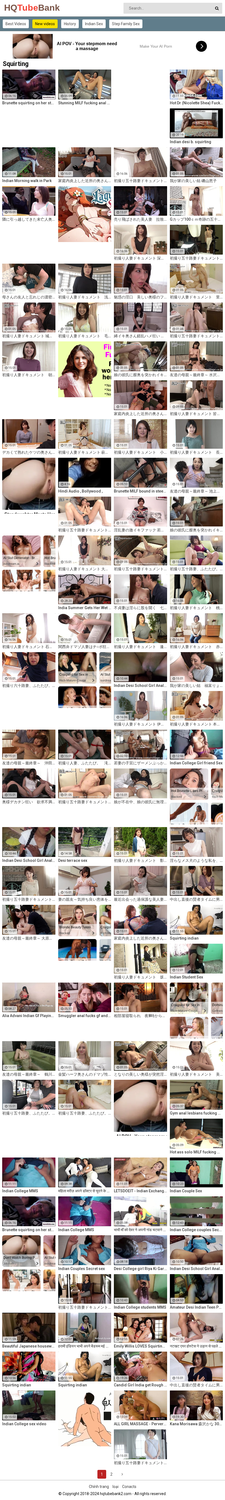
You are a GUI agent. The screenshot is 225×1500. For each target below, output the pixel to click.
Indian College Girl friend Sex (196, 763)
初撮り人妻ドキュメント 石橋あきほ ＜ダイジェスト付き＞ (28, 646)
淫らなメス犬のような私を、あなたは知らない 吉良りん (196, 860)
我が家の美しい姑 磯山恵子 (193, 180)
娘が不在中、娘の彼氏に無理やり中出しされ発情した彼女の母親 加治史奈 (140, 802)
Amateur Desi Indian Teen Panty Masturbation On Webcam (196, 1307)
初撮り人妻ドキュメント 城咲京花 (28, 336)
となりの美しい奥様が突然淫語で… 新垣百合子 (140, 1074)
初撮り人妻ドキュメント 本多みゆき (196, 724)
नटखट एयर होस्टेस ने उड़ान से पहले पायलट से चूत (196, 1346)
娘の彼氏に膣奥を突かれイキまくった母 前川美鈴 (140, 375)
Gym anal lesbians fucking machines (196, 1113)
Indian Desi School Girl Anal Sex (196, 1268)
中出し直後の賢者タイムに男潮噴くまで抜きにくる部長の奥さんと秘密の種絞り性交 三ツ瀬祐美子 (196, 1385)
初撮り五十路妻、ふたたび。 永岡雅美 (28, 1113)
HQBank (18, 8)
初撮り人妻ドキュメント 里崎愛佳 (196, 297)
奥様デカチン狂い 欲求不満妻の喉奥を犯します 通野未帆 (28, 802)
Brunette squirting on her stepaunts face (28, 103)
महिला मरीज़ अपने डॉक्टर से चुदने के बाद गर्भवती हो (84, 1191)
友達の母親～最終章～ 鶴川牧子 (28, 1074)
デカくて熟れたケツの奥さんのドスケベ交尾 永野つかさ (28, 452)
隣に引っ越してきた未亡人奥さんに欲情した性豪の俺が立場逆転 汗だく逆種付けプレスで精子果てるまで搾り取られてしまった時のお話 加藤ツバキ (28, 219)
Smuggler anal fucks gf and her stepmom (84, 1016)
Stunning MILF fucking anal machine (84, 103)
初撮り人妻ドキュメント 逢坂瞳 (140, 646)
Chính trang (99, 1486)
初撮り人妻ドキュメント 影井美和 (140, 860)
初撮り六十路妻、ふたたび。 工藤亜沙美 (28, 685)
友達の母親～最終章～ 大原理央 (28, 938)
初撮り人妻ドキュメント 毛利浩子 (84, 336)
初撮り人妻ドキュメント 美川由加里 (196, 1074)
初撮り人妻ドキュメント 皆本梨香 (196, 413)
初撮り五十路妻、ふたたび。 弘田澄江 (196, 569)
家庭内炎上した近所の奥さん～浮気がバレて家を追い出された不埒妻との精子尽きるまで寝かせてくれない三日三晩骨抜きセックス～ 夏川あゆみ (140, 938)
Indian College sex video (24, 1424)
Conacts (129, 1486)
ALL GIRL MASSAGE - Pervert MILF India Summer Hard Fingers (140, 1424)
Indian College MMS (20, 1191)
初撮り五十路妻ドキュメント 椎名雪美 (196, 336)
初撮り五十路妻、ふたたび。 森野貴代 (84, 1113)
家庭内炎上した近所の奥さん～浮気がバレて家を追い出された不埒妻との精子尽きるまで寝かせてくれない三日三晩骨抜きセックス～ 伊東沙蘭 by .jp (140, 413)
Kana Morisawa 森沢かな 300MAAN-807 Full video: (196, 1424)
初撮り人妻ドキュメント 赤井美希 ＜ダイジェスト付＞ (196, 646)
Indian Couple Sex (186, 1191)
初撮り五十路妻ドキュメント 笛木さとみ (84, 1307)
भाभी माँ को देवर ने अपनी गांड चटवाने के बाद (140, 1230)
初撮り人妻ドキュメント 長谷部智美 (196, 452)
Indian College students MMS (140, 1307)
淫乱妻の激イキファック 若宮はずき (140, 530)
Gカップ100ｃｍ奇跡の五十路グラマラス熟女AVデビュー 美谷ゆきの (196, 219)
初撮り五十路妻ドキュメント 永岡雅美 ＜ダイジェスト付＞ (140, 180)
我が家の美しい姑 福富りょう (196, 685)
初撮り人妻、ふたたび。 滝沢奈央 (84, 763)
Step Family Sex (126, 24)
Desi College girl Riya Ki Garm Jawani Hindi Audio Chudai (140, 1268)
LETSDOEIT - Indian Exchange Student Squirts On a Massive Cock (140, 1191)
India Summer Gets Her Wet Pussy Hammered (84, 608)
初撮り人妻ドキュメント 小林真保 (140, 452)
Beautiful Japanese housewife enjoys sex (28, 1346)
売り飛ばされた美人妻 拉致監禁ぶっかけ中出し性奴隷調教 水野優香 (140, 219)
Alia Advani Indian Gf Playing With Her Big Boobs (28, 1016)
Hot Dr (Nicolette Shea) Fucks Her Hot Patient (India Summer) (196, 103)
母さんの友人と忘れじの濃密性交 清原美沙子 (28, 297)
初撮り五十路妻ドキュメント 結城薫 (196, 258)
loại (116, 1486)
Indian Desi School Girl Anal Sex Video (140, 685)
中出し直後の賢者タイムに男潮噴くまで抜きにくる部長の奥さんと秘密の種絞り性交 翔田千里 (196, 899)
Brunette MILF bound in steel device (140, 491)
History (70, 24)
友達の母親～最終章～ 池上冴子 (196, 491)
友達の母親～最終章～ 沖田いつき (28, 763)
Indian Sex (94, 24)
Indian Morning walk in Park (27, 180)
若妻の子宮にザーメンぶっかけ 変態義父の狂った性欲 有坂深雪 (140, 763)
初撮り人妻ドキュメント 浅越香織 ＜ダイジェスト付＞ (84, 297)
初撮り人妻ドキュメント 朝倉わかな (28, 375)
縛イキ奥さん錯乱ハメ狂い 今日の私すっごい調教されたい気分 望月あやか (140, 336)
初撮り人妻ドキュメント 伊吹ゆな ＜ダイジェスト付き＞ (140, 724)
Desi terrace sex (72, 860)
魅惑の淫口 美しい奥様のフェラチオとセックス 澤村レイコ (140, 297)
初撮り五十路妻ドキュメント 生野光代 (140, 1463)
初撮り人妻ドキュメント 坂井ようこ (140, 977)
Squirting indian (184, 938)
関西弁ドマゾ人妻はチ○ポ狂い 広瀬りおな (84, 646)
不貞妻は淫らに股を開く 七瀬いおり (140, 608)
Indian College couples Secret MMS (196, 1230)
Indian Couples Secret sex (81, 1268)
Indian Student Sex (186, 977)
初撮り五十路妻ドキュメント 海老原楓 (140, 569)
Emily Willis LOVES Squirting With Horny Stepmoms (140, 1346)
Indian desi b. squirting (190, 142)
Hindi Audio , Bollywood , (80, 491)
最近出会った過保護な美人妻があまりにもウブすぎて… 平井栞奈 (140, 899)
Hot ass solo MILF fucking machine (196, 1152)
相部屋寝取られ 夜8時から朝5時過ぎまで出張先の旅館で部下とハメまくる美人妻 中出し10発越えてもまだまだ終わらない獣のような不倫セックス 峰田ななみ (140, 1016)
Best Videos (15, 24)
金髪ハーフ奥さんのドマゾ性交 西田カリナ (84, 1074)
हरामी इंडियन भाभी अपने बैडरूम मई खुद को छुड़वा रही (84, 1346)
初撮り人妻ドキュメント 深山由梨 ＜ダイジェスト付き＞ (140, 258)
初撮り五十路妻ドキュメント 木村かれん (84, 802)
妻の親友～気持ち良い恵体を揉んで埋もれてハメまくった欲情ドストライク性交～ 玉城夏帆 (84, 899)
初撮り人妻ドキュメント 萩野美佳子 (84, 452)
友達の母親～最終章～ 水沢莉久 (196, 375)
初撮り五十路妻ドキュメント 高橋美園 (28, 899)
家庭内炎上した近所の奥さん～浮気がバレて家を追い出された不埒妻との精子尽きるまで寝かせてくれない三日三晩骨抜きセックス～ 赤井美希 (84, 180)
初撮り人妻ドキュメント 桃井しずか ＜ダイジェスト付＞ (196, 608)
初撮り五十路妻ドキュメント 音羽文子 (84, 530)
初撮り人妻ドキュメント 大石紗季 (84, 569)
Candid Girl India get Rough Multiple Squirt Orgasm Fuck (140, 1385)
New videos (45, 24)
